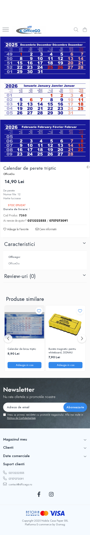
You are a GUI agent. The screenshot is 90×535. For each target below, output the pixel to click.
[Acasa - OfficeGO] (29, 30)
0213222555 (16, 473)
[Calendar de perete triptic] (45, 99)
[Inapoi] (87, 167)
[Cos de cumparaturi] (84, 29)
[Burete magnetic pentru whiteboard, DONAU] (65, 325)
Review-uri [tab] (20, 276)
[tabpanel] (45, 99)
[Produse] (5, 30)
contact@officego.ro (20, 484)
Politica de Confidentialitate (21, 418)
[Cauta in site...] (76, 29)
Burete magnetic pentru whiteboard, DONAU (62, 350)
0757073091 (16, 479)
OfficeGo (8, 174)
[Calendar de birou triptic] (24, 325)
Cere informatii (48, 229)
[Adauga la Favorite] (39, 310)
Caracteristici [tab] (19, 244)
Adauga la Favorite (17, 229)
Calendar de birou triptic (22, 349)
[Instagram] (51, 494)
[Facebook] (38, 494)
